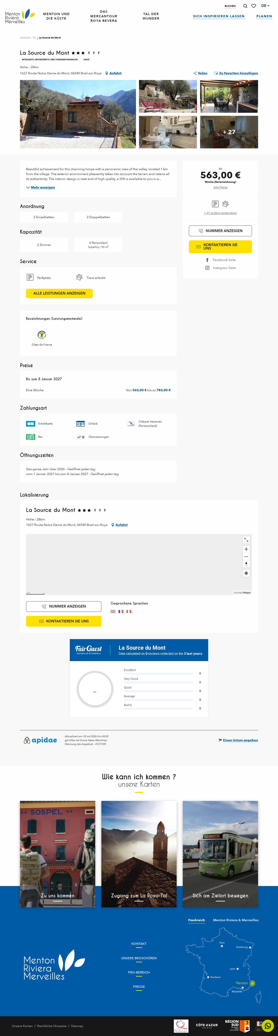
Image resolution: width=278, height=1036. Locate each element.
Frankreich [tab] (196, 920)
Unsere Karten (22, 1026)
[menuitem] (20, 16)
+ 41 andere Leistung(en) (220, 213)
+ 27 (229, 132)
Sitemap (77, 1026)
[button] (245, 6)
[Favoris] (254, 6)
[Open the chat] (268, 1026)
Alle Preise (220, 187)
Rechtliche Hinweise (52, 1026)
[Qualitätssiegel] (181, 1026)
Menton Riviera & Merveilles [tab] (236, 920)
